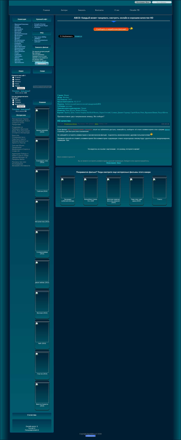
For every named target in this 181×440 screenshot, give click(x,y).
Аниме (17, 26)
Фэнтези (18, 61)
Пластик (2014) (42, 374)
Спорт (17, 53)
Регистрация (141, 2)
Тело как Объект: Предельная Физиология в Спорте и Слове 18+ (21, 148)
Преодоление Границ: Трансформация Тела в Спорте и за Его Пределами (21, 121)
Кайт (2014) (42, 343)
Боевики (18, 27)
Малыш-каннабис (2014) (42, 131)
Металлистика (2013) (42, 221)
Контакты (99, 10)
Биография (19, 29)
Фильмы (17, 100)
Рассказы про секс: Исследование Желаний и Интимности (21, 164)
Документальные (21, 34)
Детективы (18, 35)
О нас (116, 10)
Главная (46, 10)
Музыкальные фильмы (70, 124)
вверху (167, 129)
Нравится (78, 36)
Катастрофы (19, 42)
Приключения (20, 51)
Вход (147, 2)
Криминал (18, 45)
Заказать (81, 10)
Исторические (20, 40)
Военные (18, 32)
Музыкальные (20, 48)
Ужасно (17, 86)
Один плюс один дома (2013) (136, 200)
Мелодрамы (19, 49)
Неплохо (18, 81)
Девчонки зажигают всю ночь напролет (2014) (113, 201)
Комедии (18, 43)
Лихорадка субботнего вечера (67, 200)
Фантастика (19, 59)
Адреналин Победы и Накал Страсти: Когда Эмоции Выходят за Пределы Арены (20, 156)
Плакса (159, 199)
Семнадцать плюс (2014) (42, 161)
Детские (17, 37)
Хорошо (17, 79)
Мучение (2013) (42, 313)
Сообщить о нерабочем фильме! (111, 29)
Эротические (19, 62)
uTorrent (37, 27)
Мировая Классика (21, 24)
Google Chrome (39, 24)
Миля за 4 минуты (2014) (42, 405)
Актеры (64, 10)
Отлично (18, 77)
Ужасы (17, 57)
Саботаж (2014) (42, 191)
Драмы (17, 38)
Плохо (17, 84)
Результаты (16, 91)
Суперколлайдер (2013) (42, 252)
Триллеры (18, 56)
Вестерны (18, 30)
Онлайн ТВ (134, 10)
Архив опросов (25, 91)
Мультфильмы (20, 46)
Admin (96, 124)
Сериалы (18, 54)
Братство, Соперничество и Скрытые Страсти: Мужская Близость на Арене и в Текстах (20, 139)
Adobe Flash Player (41, 25)
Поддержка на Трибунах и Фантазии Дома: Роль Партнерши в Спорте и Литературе (21, 130)
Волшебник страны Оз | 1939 (90, 200)
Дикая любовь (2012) (42, 282)
